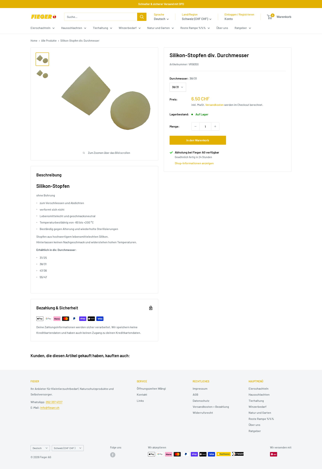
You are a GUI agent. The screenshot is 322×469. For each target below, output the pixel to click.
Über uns (222, 27)
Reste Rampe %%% (193, 27)
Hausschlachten (71, 27)
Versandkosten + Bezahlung (211, 406)
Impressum (200, 388)
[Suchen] (141, 17)
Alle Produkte (49, 40)
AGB (195, 394)
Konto (229, 19)
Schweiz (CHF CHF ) (64, 448)
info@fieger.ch (49, 407)
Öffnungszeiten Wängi (151, 388)
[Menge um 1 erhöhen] (215, 126)
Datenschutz (201, 400)
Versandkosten (214, 104)
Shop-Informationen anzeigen (194, 163)
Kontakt (142, 394)
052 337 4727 (54, 402)
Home (34, 40)
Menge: (174, 126)
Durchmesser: (183, 78)
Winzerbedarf (128, 27)
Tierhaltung (100, 27)
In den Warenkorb (197, 140)
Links (140, 400)
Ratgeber (241, 27)
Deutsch (37, 448)
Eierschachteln (40, 27)
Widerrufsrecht (203, 412)
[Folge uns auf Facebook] (112, 454)
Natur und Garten (158, 27)
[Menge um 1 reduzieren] (195, 126)
